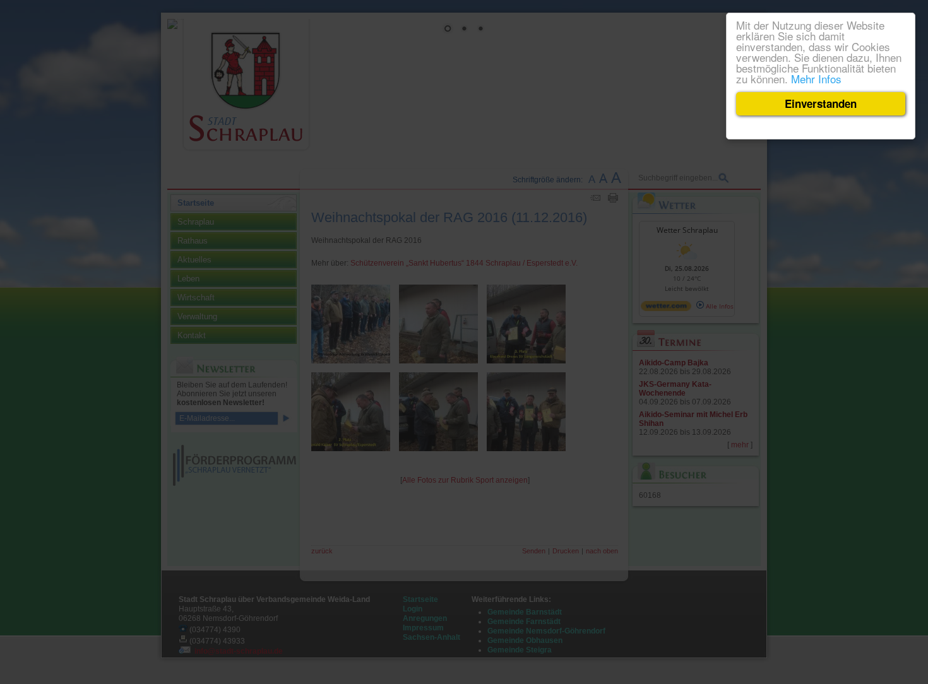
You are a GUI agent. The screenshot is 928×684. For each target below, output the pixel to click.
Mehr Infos (816, 78)
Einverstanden (821, 103)
